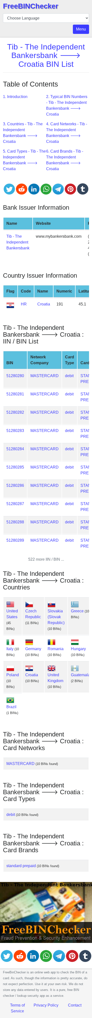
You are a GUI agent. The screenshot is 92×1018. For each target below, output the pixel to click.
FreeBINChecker (30, 6)
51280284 (15, 449)
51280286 (15, 485)
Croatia (43, 304)
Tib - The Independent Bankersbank (17, 242)
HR (24, 304)
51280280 (15, 376)
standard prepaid (21, 866)
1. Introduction (15, 97)
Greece (77, 611)
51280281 (15, 394)
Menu (81, 29)
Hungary (78, 649)
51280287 (15, 504)
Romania (56, 649)
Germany (33, 649)
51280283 (15, 431)
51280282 (15, 412)
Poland (12, 675)
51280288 (15, 522)
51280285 (15, 467)
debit (69, 376)
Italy (9, 649)
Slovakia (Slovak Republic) (56, 617)
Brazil (11, 707)
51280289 (15, 540)
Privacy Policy (46, 1005)
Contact (74, 1005)
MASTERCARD (44, 376)
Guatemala (80, 675)
